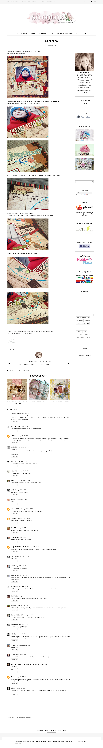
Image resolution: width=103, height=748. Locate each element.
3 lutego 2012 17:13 (23, 471)
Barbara (13, 436)
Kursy (83, 323)
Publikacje (87, 328)
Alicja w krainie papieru (19, 547)
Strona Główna (12, 2)
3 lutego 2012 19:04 (27, 509)
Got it (86, 741)
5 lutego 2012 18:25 (20, 654)
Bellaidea (14, 471)
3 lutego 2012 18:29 (21, 490)
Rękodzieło (87, 334)
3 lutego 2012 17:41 (24, 480)
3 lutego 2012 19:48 (24, 518)
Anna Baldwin (16, 509)
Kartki (33, 33)
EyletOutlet (13, 370)
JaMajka (13, 624)
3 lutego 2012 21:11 (33, 547)
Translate (90, 195)
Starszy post (44, 364)
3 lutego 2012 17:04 (23, 436)
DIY (53, 33)
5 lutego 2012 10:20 (22, 634)
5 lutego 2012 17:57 (25, 645)
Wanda (13, 499)
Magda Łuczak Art (17, 615)
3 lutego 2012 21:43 (20, 566)
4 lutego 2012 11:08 (24, 605)
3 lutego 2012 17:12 (23, 447)
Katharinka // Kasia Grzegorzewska (23, 664)
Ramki (84, 331)
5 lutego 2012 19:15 (41, 664)
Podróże (83, 33)
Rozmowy (79, 334)
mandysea (14, 596)
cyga (12, 537)
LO (19, 370)
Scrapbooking (44, 33)
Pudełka (79, 331)
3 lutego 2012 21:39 (23, 556)
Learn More (80, 741)
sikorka (13, 586)
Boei (12, 566)
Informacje (88, 320)
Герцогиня (14, 480)
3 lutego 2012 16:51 (25, 413)
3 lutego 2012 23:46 (22, 586)
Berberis (14, 556)
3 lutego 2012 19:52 (22, 528)
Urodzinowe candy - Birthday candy (84, 154)
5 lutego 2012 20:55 (20, 677)
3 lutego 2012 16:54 (22, 426)
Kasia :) (13, 688)
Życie (78, 340)
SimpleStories (26, 370)
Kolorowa (84, 140)
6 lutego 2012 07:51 (21, 688)
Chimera (13, 634)
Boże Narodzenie (81, 317)
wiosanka (14, 447)
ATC (77, 314)
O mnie (23, 2)
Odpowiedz (14, 421)
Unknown (14, 518)
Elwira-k (14, 575)
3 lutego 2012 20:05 (20, 537)
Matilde (13, 461)
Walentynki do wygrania (27, 364)
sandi (13, 490)
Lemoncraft (80, 326)
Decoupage (80, 320)
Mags (12, 677)
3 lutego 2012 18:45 (22, 499)
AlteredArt (90, 314)
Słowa (88, 337)
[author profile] (38, 355)
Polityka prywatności (47, 2)
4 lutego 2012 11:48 (29, 615)
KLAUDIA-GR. (14, 645)
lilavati (13, 528)
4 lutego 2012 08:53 (24, 596)
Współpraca (32, 2)
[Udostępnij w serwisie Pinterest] (14, 349)
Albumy (82, 314)
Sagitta (13, 426)
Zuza (12, 654)
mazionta (14, 605)
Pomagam (79, 328)
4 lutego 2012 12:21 (22, 624)
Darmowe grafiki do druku (67, 33)
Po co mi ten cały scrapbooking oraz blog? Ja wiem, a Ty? (84, 168)
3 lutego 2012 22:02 (23, 575)
